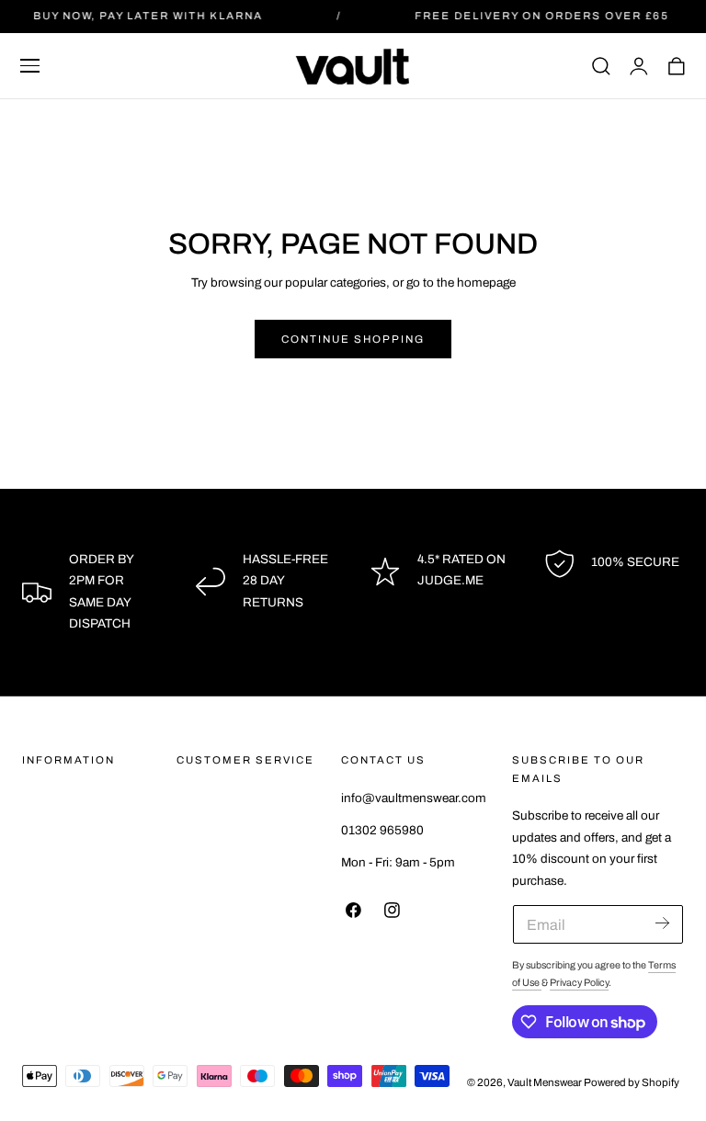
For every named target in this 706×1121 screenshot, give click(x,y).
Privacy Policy (579, 983)
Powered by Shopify (631, 1082)
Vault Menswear (544, 1082)
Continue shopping (353, 339)
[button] (30, 66)
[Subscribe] (662, 923)
